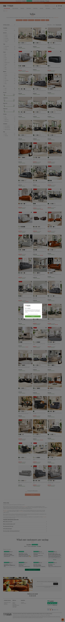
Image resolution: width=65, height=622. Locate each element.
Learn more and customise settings (33, 314)
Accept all (32, 316)
